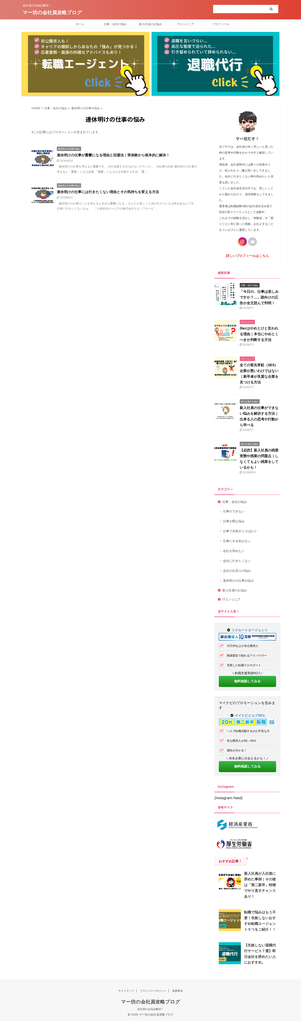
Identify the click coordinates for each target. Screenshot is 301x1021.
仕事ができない (234, 511)
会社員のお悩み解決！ (150, 1009)
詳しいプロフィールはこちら (247, 256)
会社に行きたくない (237, 561)
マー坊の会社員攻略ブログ (52, 12)
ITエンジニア (185, 24)
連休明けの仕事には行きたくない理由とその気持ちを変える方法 (108, 191)
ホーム (80, 24)
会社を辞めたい (234, 551)
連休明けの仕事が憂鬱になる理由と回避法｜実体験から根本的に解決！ (113, 155)
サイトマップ (126, 990)
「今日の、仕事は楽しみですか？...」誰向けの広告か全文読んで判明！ (259, 297)
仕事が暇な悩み (234, 521)
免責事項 (177, 990)
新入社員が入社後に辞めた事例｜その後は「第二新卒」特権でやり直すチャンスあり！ (260, 884)
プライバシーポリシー (153, 990)
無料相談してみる (247, 681)
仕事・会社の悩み (115, 24)
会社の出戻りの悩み (237, 570)
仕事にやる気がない (237, 541)
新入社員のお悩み (150, 24)
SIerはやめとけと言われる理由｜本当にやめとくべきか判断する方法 (259, 334)
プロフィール (221, 24)
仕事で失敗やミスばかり (240, 531)
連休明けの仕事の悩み (238, 580)
